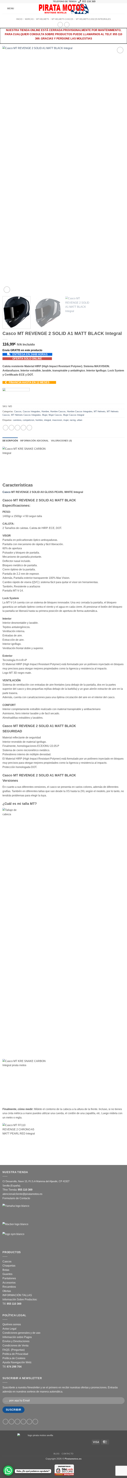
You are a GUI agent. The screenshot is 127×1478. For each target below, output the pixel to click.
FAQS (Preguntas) (13, 1349)
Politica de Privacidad (15, 1354)
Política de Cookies (13, 1358)
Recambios (9, 1286)
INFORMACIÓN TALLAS (17, 1295)
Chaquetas (8, 1265)
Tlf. (11, 1303)
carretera (17, 420)
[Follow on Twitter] (40, 1)
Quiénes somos (11, 1324)
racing (73, 420)
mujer (65, 420)
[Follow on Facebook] (33, 1)
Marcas (29, 19)
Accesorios (9, 1282)
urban (79, 420)
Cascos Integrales (31, 411)
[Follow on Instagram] (36, 1)
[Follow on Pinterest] (46, 1)
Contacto (67, 1454)
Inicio (19, 19)
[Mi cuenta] (117, 8)
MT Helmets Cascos (62, 19)
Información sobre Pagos (17, 1337)
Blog (56, 1454)
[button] (8, 8)
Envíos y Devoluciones (15, 1341)
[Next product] (60, 24)
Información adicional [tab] (34, 440)
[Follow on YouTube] (49, 1)
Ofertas (6, 1291)
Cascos (17, 411)
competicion (28, 420)
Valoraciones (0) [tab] (61, 440)
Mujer (44, 415)
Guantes (7, 1274)
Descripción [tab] (10, 440)
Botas (5, 1270)
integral (47, 420)
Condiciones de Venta (15, 1345)
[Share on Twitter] (17, 427)
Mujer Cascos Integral (73, 415)
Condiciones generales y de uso (21, 1332)
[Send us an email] (43, 1)
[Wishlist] (111, 8)
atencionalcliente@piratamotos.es (22, 1194)
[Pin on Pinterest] (29, 427)
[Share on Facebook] (11, 427)
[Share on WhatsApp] (5, 427)
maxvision (57, 420)
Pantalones (9, 1278)
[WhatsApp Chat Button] (8, 1471)
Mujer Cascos (55, 415)
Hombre (45, 411)
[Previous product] (66, 24)
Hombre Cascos (58, 411)
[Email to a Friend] (23, 427)
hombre (39, 420)
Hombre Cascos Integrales (79, 411)
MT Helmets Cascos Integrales (93, 19)
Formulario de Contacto (16, 1198)
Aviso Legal (9, 1328)
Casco (6, 492)
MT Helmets (42, 19)
